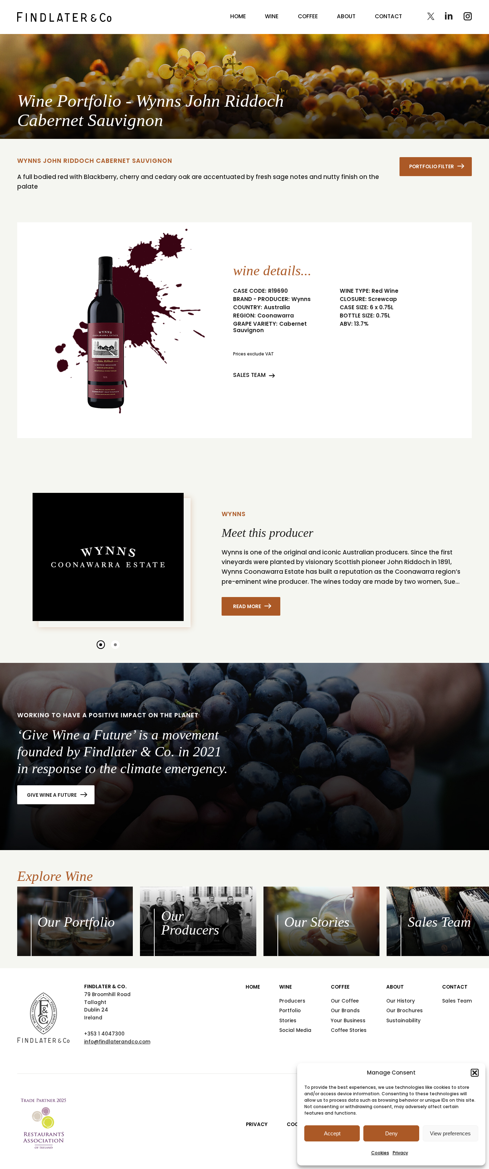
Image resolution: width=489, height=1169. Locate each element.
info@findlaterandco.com (117, 1041)
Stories (287, 1020)
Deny (391, 1133)
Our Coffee (345, 1001)
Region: (244, 315)
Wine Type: (355, 291)
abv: (346, 324)
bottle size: (357, 315)
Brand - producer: (261, 299)
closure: (353, 299)
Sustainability (403, 1020)
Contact (388, 16)
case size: (354, 307)
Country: (247, 307)
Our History (400, 1001)
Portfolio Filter (431, 166)
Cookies (380, 1153)
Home (238, 16)
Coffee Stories (349, 1030)
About (346, 16)
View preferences (450, 1133)
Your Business (348, 1020)
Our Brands (345, 1010)
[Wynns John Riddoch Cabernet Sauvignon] (64, 17)
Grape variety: (255, 324)
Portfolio (290, 1010)
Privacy (400, 1153)
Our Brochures (404, 1010)
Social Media (295, 1030)
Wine (272, 16)
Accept (332, 1133)
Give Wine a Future (52, 795)
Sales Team (249, 375)
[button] (474, 1072)
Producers (292, 1001)
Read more (247, 606)
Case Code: (249, 291)
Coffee (308, 16)
